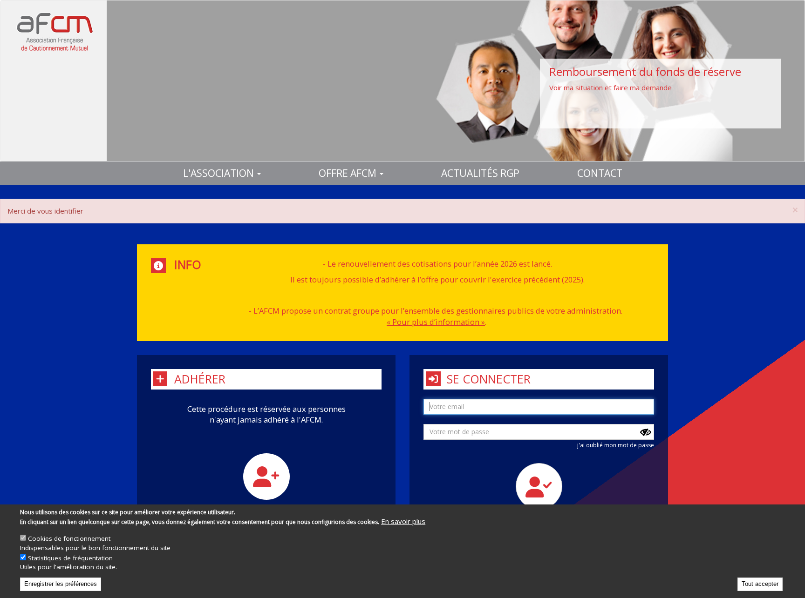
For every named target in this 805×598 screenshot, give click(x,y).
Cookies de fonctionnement (69, 538)
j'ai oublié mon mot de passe (615, 445)
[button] (795, 210)
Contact (599, 173)
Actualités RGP (480, 173)
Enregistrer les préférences (60, 583)
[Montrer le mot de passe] (645, 432)
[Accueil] (53, 31)
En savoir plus (403, 521)
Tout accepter (760, 583)
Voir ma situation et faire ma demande (610, 87)
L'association (219, 173)
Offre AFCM (349, 173)
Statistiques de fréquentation (70, 558)
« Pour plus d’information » (436, 321)
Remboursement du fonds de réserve (645, 71)
